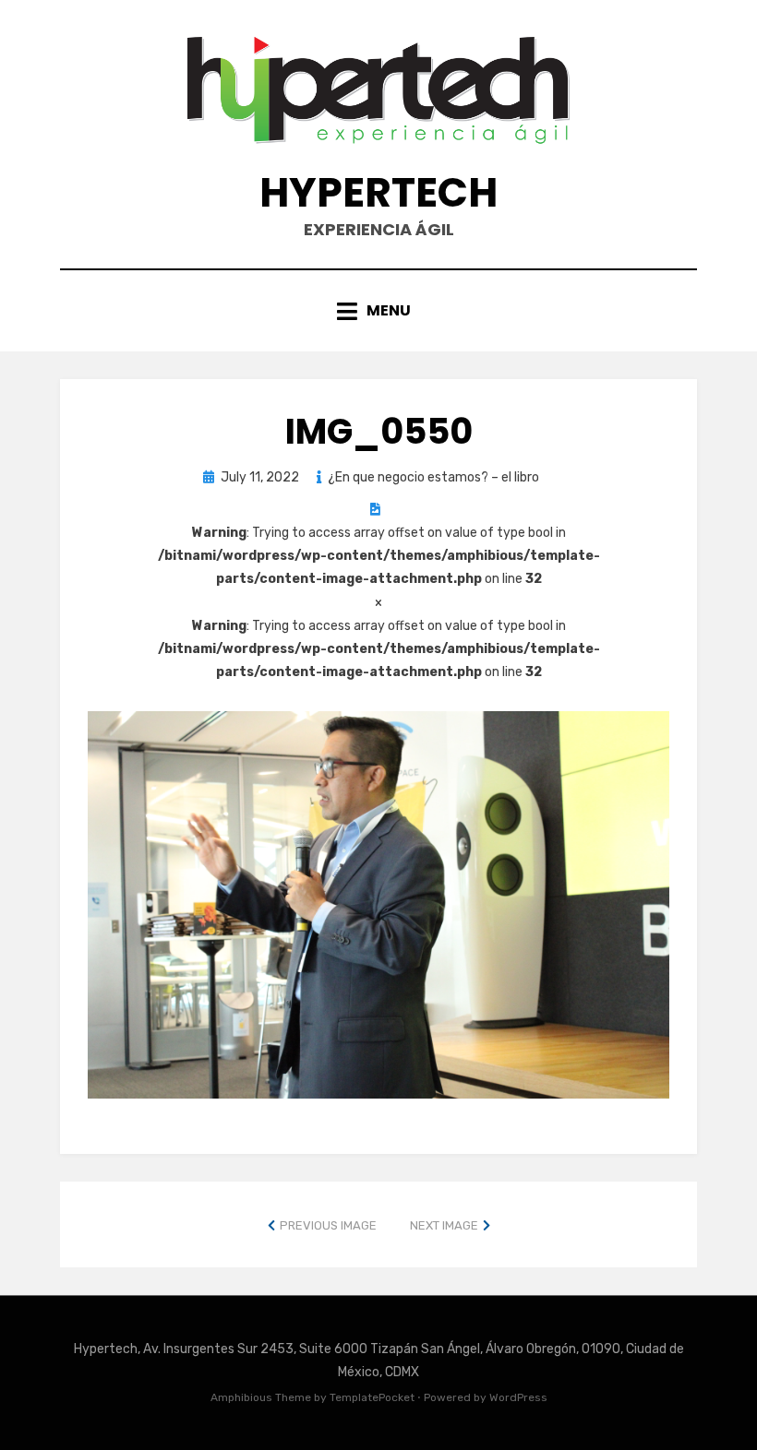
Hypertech (378, 192)
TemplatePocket (372, 1397)
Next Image (444, 1225)
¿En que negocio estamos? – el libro (433, 477)
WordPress (518, 1397)
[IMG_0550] (378, 904)
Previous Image (328, 1225)
